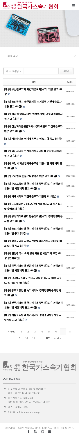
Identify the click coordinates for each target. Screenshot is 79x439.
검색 (66, 70)
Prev (12, 331)
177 (47, 338)
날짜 (69, 82)
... (40, 338)
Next (56, 338)
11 (33, 338)
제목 (34, 82)
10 (26, 338)
